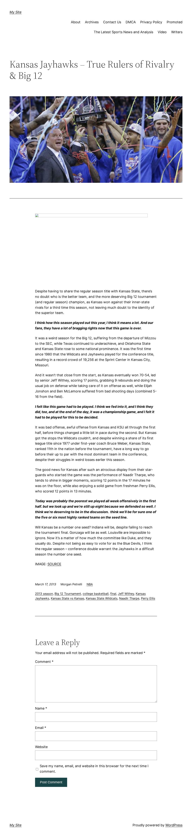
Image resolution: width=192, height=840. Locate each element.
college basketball (96, 593)
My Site (16, 12)
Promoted (174, 22)
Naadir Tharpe (129, 598)
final (113, 593)
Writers (176, 32)
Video (162, 32)
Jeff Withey (126, 593)
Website (41, 747)
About (75, 22)
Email (40, 728)
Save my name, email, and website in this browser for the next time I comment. (94, 768)
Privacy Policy (151, 22)
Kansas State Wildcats (101, 598)
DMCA (131, 22)
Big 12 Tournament (68, 593)
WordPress (173, 825)
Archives (92, 22)
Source (54, 564)
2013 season (44, 593)
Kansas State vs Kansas (67, 598)
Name (41, 708)
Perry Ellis (148, 598)
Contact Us (112, 22)
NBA (90, 584)
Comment (44, 662)
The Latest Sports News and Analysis (123, 32)
